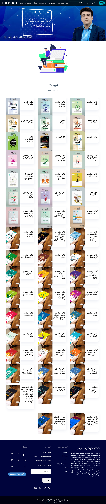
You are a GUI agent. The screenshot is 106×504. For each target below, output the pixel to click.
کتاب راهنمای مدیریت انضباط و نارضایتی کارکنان (27, 214)
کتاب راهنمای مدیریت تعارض (92, 212)
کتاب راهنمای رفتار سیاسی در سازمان (27, 195)
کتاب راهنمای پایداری (92, 103)
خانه (67, 3)
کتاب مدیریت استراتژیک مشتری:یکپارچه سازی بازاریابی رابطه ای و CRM (59, 236)
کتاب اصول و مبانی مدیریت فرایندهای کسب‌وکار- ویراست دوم (92, 236)
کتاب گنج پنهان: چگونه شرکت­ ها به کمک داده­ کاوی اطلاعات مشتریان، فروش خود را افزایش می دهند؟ (27, 395)
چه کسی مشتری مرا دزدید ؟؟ (93, 389)
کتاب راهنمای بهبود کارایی (28, 314)
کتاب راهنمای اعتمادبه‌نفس (92, 175)
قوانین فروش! (92, 137)
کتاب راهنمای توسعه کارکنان (28, 293)
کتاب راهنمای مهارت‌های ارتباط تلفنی (28, 352)
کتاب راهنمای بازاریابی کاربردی (91, 293)
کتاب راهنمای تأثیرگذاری (92, 334)
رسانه (65, 460)
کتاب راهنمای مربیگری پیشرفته (60, 104)
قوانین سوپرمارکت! (61, 121)
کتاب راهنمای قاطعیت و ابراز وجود (92, 157)
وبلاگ (35, 3)
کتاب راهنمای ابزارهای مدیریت (28, 234)
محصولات (28, 3)
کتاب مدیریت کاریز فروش (92, 256)
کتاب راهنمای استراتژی (92, 314)
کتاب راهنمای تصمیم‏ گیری (60, 193)
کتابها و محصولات (62, 463)
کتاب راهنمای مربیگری (60, 334)
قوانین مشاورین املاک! (27, 121)
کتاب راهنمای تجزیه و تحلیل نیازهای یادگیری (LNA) (59, 316)
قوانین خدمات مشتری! (92, 121)
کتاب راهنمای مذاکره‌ (60, 256)
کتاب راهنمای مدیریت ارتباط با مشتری (92, 371)
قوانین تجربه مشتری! (28, 103)
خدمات (22, 3)
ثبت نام (65, 452)
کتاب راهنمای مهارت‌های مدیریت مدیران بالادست (59, 214)
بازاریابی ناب (60, 137)
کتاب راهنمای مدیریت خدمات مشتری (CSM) (91, 352)
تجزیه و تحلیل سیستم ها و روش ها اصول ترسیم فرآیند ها (59, 420)
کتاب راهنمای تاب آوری (28, 272)
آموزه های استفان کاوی (93, 193)
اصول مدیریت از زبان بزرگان (59, 388)
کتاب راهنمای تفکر (28, 334)
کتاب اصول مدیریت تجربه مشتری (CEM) (59, 352)
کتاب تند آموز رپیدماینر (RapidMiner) (27, 371)
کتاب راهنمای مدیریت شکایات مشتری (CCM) (91, 275)
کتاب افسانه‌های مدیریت (29, 139)
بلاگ (66, 471)
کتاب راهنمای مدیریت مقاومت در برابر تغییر (59, 275)
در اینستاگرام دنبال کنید (16, 474)
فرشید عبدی (61, 3)
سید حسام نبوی (49, 502)
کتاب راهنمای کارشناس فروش (27, 256)
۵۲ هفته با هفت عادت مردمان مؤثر (28, 176)
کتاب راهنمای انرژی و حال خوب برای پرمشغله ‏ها (60, 295)
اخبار (66, 467)
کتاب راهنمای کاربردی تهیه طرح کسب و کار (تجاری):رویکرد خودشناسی (91, 421)
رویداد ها (64, 456)
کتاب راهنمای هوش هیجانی (27, 156)
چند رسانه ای (43, 3)
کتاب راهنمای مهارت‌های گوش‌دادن (60, 176)
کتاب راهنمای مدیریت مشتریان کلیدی (59, 371)
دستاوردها (52, 3)
